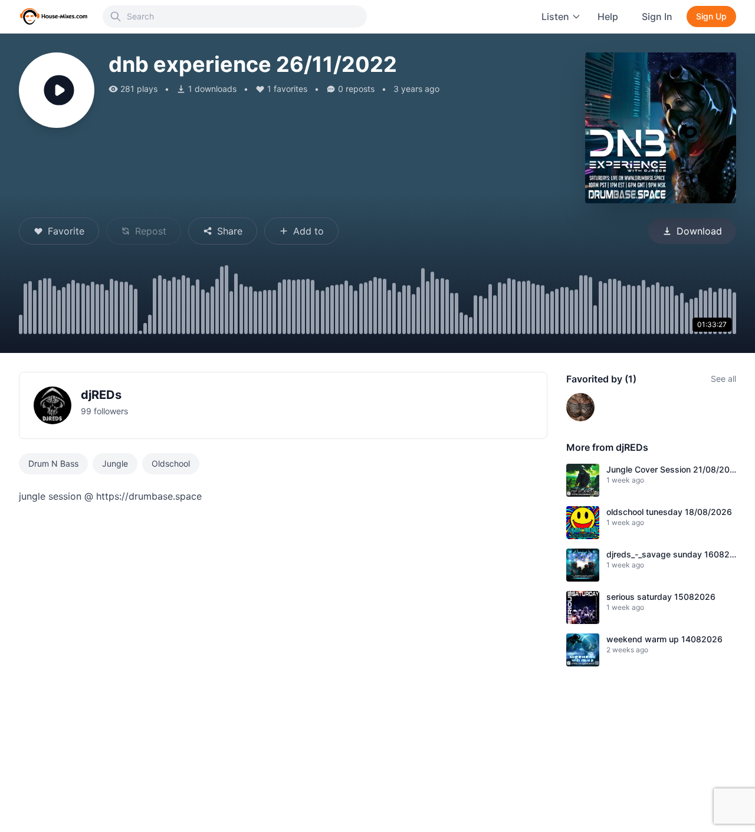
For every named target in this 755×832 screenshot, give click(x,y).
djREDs (101, 395)
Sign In (657, 16)
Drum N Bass (53, 463)
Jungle (115, 463)
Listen (555, 16)
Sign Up (711, 16)
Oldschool (171, 463)
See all (723, 379)
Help (608, 16)
